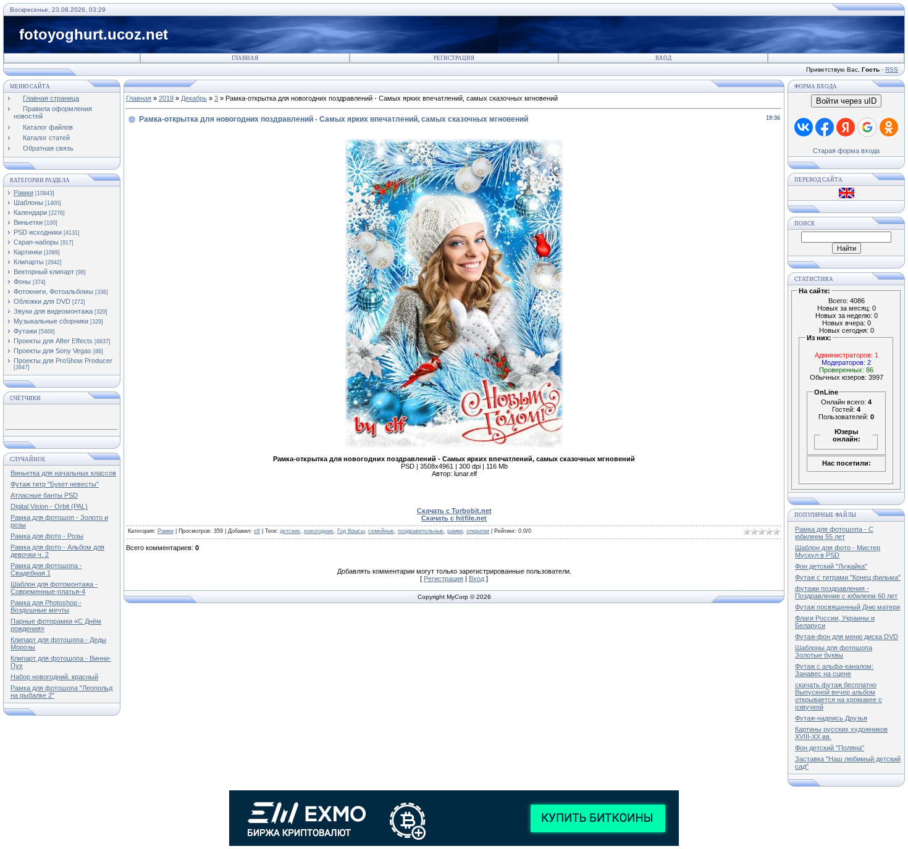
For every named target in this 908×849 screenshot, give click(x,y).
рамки (455, 531)
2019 (166, 98)
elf (257, 531)
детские (290, 531)
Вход (663, 58)
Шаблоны (28, 202)
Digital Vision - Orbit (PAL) (49, 506)
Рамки (23, 192)
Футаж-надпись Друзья (831, 718)
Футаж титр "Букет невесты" (55, 484)
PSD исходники (38, 232)
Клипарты (29, 262)
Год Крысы (350, 531)
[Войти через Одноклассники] (889, 127)
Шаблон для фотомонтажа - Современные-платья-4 (54, 587)
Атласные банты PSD (44, 495)
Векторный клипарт (44, 271)
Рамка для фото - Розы (47, 536)
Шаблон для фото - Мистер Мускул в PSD (837, 551)
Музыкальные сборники (51, 321)
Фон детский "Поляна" (829, 747)
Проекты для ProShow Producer (63, 360)
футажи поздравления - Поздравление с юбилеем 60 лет (846, 592)
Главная (245, 58)
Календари (30, 212)
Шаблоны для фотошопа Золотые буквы (833, 651)
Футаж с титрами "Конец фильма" (848, 577)
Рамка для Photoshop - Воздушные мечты (46, 606)
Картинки (28, 252)
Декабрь (194, 98)
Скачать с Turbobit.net (454, 510)
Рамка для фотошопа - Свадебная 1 (46, 569)
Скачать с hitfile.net (454, 518)
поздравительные (420, 531)
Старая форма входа (846, 150)
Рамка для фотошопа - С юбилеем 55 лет (834, 532)
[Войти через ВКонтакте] (803, 127)
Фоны (22, 281)
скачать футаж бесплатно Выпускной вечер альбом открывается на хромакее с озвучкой (838, 696)
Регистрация (454, 58)
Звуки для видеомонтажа (53, 311)
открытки (477, 531)
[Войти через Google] (867, 127)
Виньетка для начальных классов (63, 473)
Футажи (25, 331)
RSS (891, 69)
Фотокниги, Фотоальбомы (53, 291)
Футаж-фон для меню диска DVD (846, 636)
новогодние (319, 531)
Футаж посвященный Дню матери (847, 607)
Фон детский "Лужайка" (831, 566)
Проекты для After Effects (53, 341)
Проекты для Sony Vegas (52, 350)
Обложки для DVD (42, 301)
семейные (381, 531)
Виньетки (28, 222)
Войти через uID (846, 101)
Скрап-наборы (36, 242)
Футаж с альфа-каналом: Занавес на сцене (834, 670)
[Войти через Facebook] (824, 127)
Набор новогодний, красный (54, 676)
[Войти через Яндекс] (845, 127)
